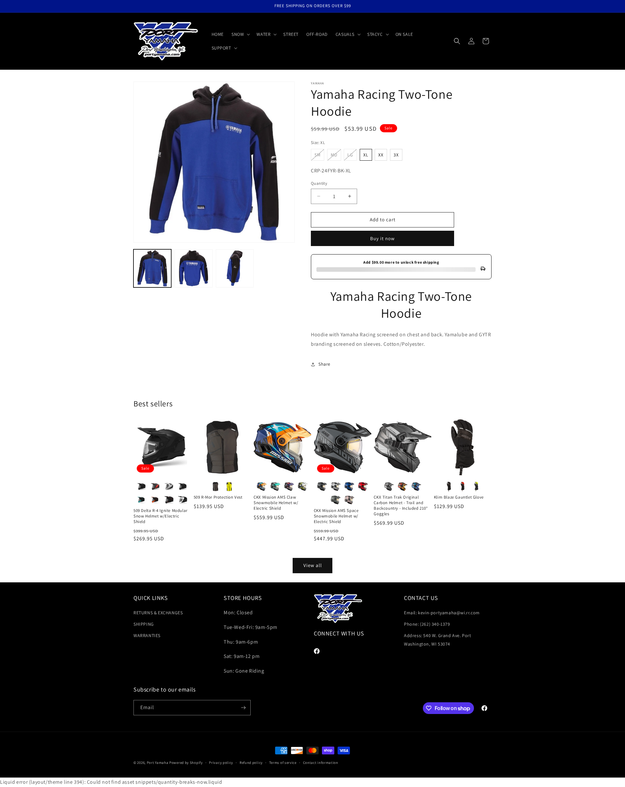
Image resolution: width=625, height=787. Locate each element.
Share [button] (324, 364)
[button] (240, 34)
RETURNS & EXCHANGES (158, 613)
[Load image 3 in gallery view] (235, 268)
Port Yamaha (158, 762)
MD (336, 156)
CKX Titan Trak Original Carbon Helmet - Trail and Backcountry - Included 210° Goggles (400, 506)
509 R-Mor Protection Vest (218, 497)
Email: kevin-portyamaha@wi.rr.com (442, 613)
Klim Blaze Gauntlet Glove (459, 497)
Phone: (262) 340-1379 (427, 624)
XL (365, 155)
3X (396, 155)
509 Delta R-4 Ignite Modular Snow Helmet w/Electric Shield (160, 516)
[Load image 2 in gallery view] (193, 268)
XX (380, 155)
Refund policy (251, 762)
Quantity (319, 183)
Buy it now (382, 238)
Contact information (320, 762)
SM (319, 156)
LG (352, 156)
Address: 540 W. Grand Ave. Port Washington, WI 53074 (437, 640)
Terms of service (283, 762)
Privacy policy (221, 762)
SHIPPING (143, 624)
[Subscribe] (243, 707)
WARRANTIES (146, 636)
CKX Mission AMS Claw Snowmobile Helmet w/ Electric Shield (276, 503)
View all (312, 565)
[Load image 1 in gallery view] (152, 268)
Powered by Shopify (186, 762)
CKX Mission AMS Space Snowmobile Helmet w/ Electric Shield (336, 516)
